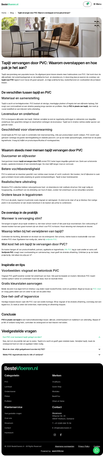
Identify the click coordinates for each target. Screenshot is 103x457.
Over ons (8, 418)
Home (4, 13)
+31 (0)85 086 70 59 (62, 423)
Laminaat (8, 387)
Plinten (7, 396)
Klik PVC (68, 249)
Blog (12, 13)
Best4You (56, 396)
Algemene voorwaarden (64, 446)
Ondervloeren (10, 391)
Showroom (9, 423)
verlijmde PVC (51, 239)
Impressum (9, 433)
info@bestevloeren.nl (62, 428)
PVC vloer (97, 289)
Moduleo (55, 391)
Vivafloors (56, 382)
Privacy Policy (84, 446)
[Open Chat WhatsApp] (96, 450)
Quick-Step (56, 387)
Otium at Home (58, 401)
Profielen (8, 401)
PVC (6, 382)
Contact (8, 428)
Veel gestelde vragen (13, 413)
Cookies (97, 446)
